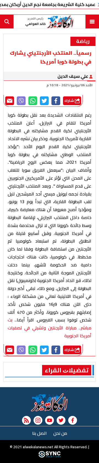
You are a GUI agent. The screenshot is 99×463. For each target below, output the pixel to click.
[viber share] (21, 100)
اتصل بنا (39, 433)
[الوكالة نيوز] (49, 402)
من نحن (60, 433)
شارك (69, 100)
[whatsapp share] (32, 100)
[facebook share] (55, 100)
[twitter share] (44, 100)
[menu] (92, 21)
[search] (7, 21)
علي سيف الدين (73, 76)
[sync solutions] (49, 456)
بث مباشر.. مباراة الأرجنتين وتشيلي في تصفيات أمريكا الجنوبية (49, 328)
